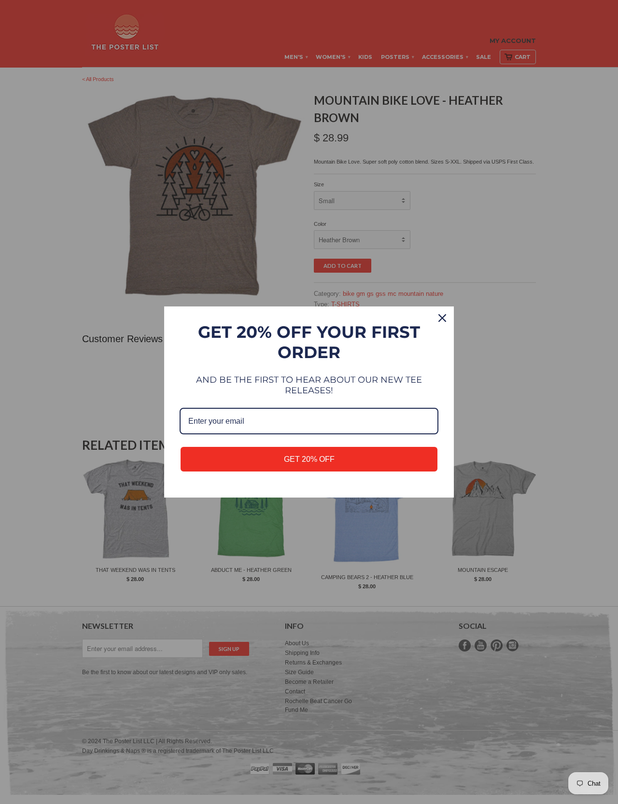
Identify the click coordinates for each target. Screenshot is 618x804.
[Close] (442, 318)
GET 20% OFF (309, 459)
